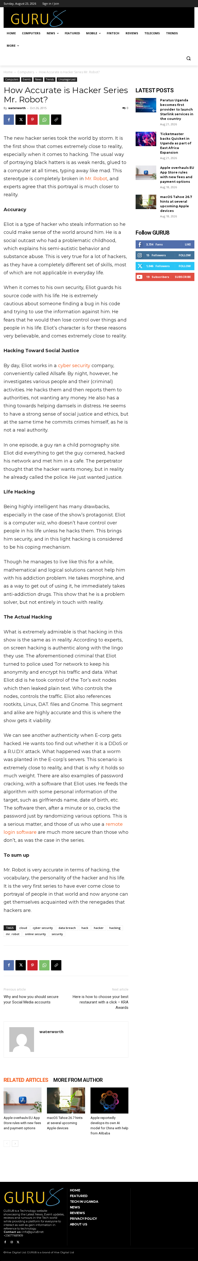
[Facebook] (9, 119)
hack (84, 928)
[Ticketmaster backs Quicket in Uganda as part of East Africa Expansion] (146, 139)
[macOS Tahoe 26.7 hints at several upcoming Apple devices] (66, 1100)
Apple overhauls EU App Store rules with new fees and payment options (22, 1123)
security (57, 934)
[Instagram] (11, 1242)
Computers (26, 72)
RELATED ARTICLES (26, 1080)
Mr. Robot (96, 179)
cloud (23, 928)
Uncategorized (67, 79)
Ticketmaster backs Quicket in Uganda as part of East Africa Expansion (175, 143)
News (38, 79)
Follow (185, 255)
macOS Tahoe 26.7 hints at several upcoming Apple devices (64, 1123)
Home (8, 72)
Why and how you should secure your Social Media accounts (31, 999)
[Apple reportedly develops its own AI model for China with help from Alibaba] (109, 1100)
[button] (188, 58)
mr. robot (12, 934)
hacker (99, 928)
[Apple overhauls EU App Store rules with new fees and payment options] (23, 1100)
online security (35, 934)
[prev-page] (7, 1143)
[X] (20, 119)
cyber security (74, 365)
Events (27, 79)
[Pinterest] (32, 119)
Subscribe (183, 277)
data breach (67, 928)
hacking (115, 928)
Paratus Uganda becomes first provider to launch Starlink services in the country (176, 109)
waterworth (17, 108)
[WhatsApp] (44, 119)
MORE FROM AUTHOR (78, 1080)
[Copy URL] (56, 119)
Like (188, 244)
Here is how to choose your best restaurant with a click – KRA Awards (100, 1002)
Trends (50, 79)
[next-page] (15, 1143)
